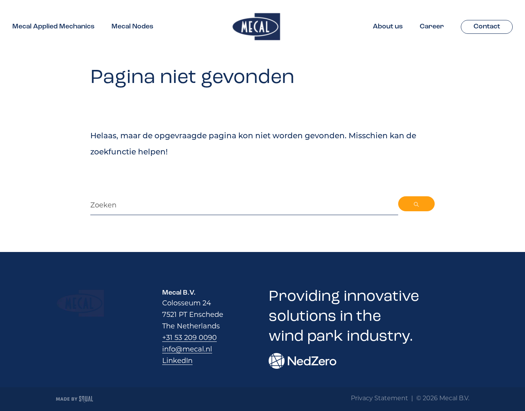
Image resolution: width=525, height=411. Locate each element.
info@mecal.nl (187, 349)
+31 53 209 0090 (189, 337)
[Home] (256, 26)
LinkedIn (177, 360)
